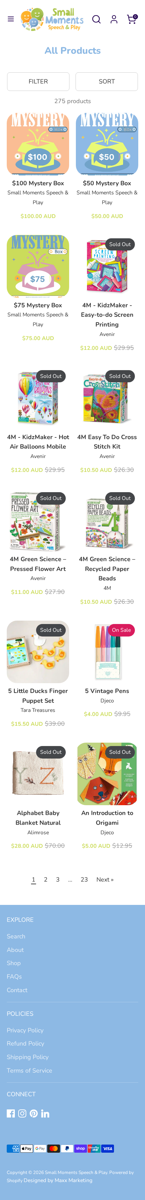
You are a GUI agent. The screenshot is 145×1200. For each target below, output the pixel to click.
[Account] (114, 17)
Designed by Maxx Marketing (58, 1180)
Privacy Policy (25, 1030)
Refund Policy (25, 1043)
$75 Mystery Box (38, 305)
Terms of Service (29, 1070)
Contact (17, 990)
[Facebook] (11, 1113)
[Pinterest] (34, 1113)
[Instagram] (22, 1113)
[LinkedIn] (45, 1113)
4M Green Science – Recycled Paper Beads (107, 569)
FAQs (14, 977)
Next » (105, 879)
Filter (38, 81)
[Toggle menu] (8, 19)
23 (84, 879)
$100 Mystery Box (38, 183)
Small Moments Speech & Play (76, 1172)
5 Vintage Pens (107, 691)
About (15, 950)
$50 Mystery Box (107, 183)
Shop (14, 963)
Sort (107, 81)
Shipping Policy (28, 1057)
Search (16, 936)
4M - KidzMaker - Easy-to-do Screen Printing (107, 315)
